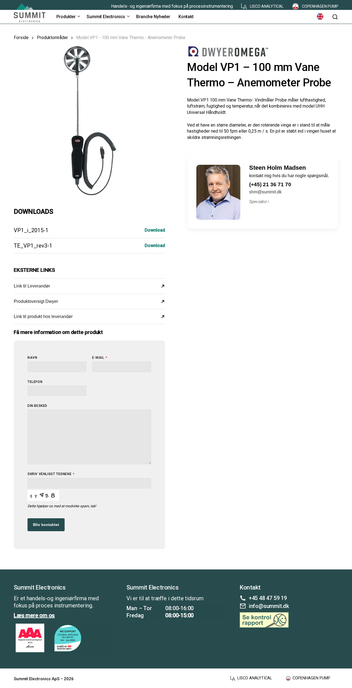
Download (155, 230)
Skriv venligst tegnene (51, 474)
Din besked (37, 406)
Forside (21, 37)
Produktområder (52, 37)
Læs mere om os (34, 615)
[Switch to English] (320, 16)
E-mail (99, 358)
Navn (32, 358)
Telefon (35, 382)
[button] (335, 17)
